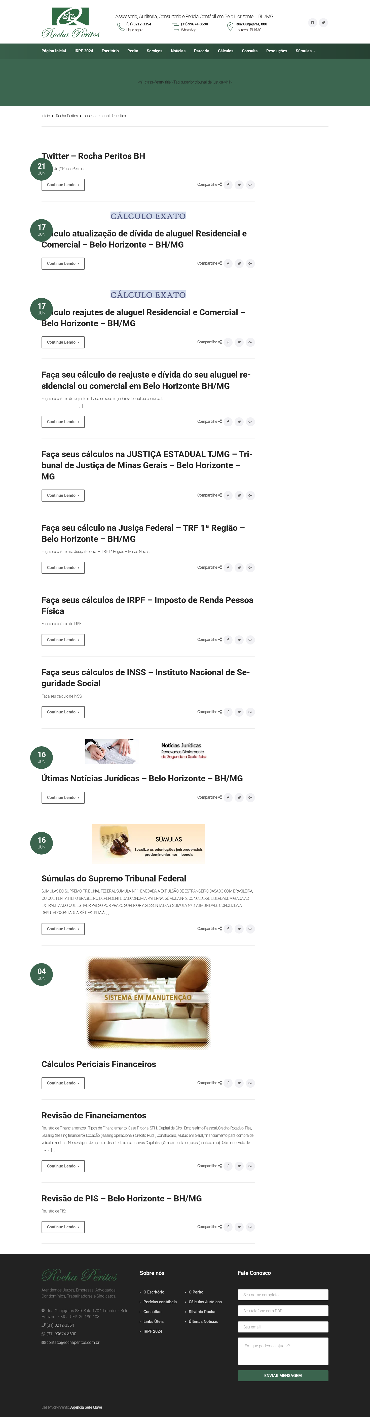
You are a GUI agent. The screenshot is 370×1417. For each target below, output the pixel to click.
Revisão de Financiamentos (94, 1115)
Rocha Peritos (67, 115)
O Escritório (153, 1292)
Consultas (152, 1311)
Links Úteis (153, 1321)
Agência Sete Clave (86, 1407)
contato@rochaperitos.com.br (73, 1342)
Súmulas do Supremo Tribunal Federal (114, 878)
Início (46, 115)
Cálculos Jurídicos (205, 1302)
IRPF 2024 (152, 1331)
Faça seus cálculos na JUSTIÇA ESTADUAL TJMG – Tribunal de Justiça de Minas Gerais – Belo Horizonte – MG (147, 465)
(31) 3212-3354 (60, 1325)
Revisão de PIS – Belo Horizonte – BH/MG (122, 1198)
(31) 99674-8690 (61, 1333)
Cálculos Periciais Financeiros (99, 1064)
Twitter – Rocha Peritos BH (93, 156)
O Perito (196, 1292)
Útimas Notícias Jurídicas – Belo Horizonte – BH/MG (142, 778)
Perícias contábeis (160, 1302)
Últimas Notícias (203, 1321)
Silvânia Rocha (202, 1311)
